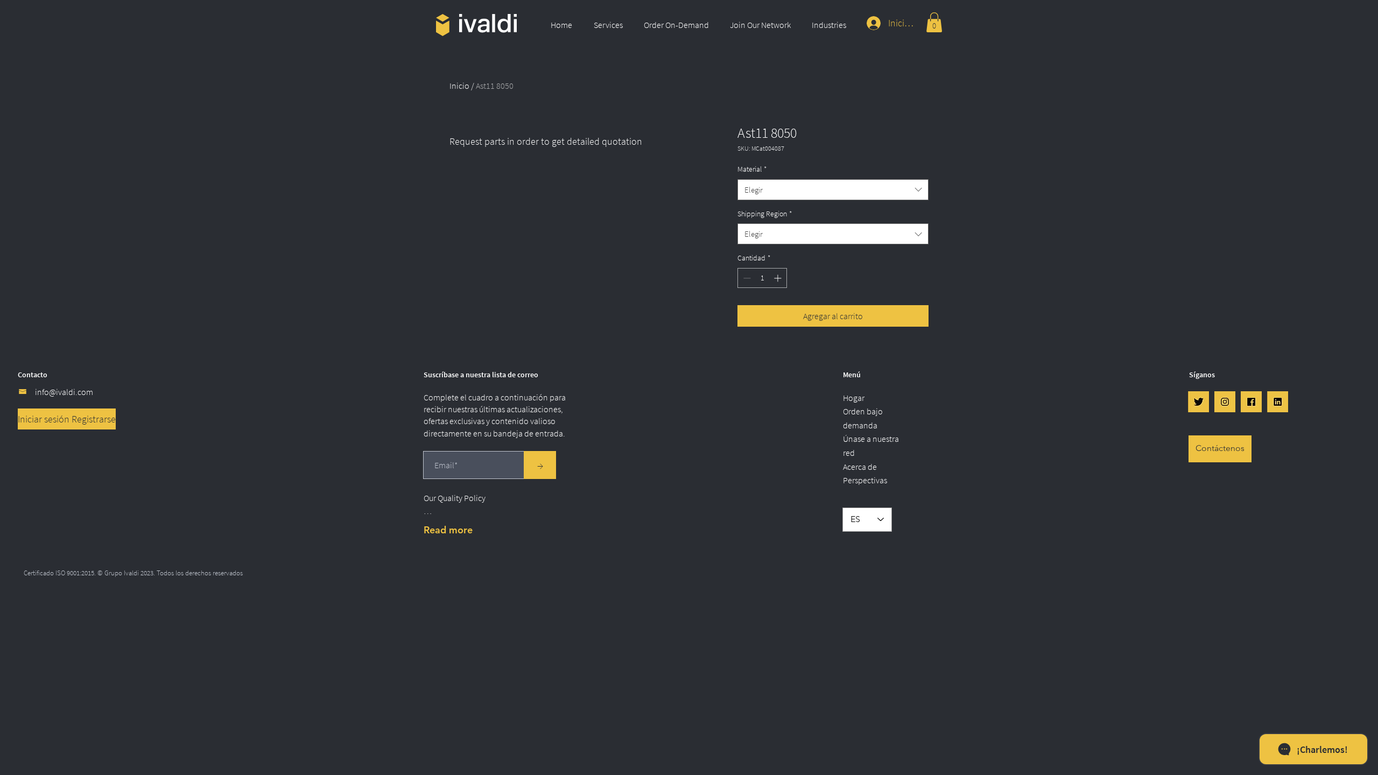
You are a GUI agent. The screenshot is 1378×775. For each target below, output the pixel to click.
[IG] (1224, 401)
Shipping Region (764, 214)
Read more (448, 530)
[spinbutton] (762, 278)
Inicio (459, 85)
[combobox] (833, 189)
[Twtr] (1198, 401)
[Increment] (778, 278)
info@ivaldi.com (64, 391)
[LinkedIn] (1277, 401)
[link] (934, 22)
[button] (611, 24)
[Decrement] (746, 278)
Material (752, 169)
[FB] (1251, 401)
